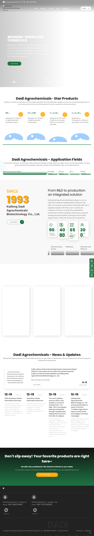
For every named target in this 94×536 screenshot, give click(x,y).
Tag (90, 533)
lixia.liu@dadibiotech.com (13, 2)
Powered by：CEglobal (83, 531)
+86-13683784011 (15, 504)
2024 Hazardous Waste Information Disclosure (13, 399)
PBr (7, 113)
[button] (11, 81)
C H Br (54, 113)
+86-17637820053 (44, 504)
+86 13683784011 (31, 2)
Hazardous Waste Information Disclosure (35, 399)
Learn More (14, 63)
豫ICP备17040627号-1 (50, 531)
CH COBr (32, 113)
